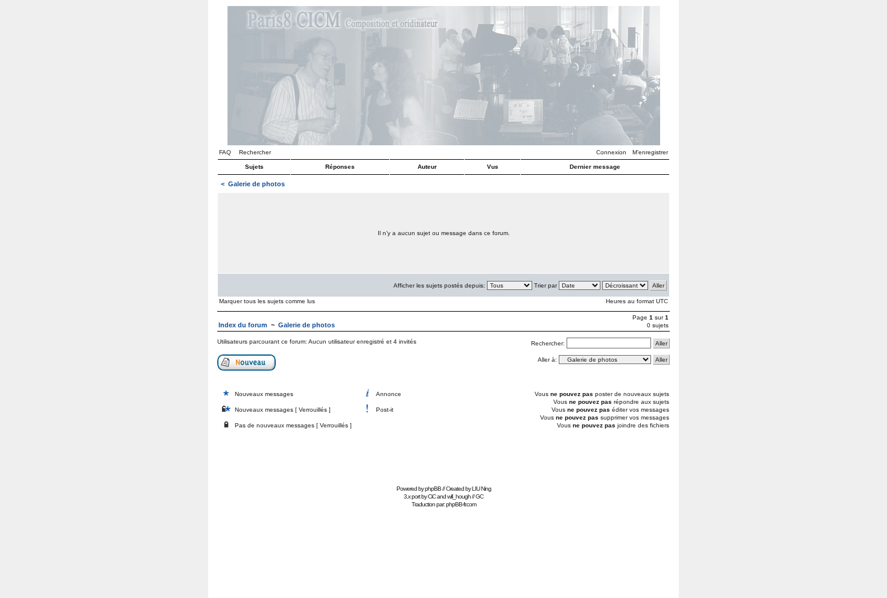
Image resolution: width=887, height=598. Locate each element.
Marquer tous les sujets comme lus (267, 301)
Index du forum (242, 325)
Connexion (611, 152)
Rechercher (255, 152)
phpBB (433, 488)
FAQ (225, 152)
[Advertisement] (443, 454)
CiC (432, 496)
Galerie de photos (256, 183)
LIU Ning (481, 488)
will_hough (459, 496)
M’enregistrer (650, 152)
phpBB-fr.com (461, 504)
